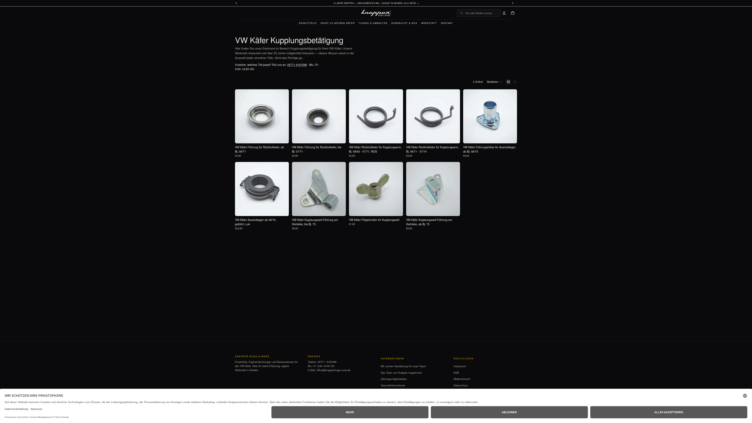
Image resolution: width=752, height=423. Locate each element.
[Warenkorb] (512, 13)
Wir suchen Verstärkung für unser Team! (403, 366)
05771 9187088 (297, 65)
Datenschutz (461, 385)
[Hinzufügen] (282, 137)
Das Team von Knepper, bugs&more (401, 372)
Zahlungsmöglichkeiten (394, 379)
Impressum (460, 366)
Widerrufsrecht (462, 379)
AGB (456, 372)
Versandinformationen (393, 385)
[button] (494, 82)
